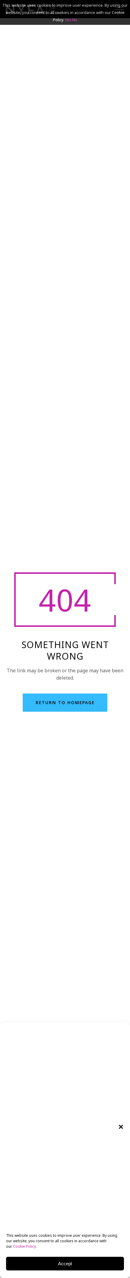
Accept (65, 1263)
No (74, 19)
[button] (121, 1127)
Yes (68, 19)
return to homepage (65, 702)
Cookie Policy (24, 1246)
